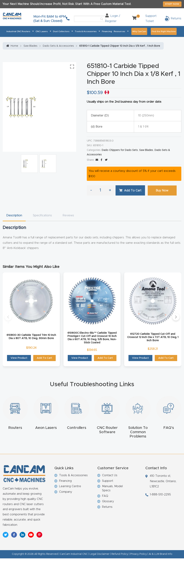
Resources (119, 31)
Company (65, 491)
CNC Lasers (42, 31)
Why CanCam (139, 31)
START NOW (172, 4)
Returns (107, 506)
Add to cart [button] (44, 358)
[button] (8, 317)
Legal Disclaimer (99, 554)
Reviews (68, 215)
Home (14, 46)
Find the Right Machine (164, 31)
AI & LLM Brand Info (160, 554)
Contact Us (109, 475)
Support (107, 480)
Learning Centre (70, 486)
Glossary (108, 501)
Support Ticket (151, 19)
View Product (19, 358)
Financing (107, 31)
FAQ (105, 496)
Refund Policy (119, 554)
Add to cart (132, 190)
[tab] (14, 215)
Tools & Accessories (85, 31)
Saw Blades (30, 46)
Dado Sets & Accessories (58, 46)
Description (14, 215)
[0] (133, 18)
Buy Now (162, 190)
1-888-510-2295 (160, 494)
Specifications (42, 215)
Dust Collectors (61, 31)
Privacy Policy (138, 554)
